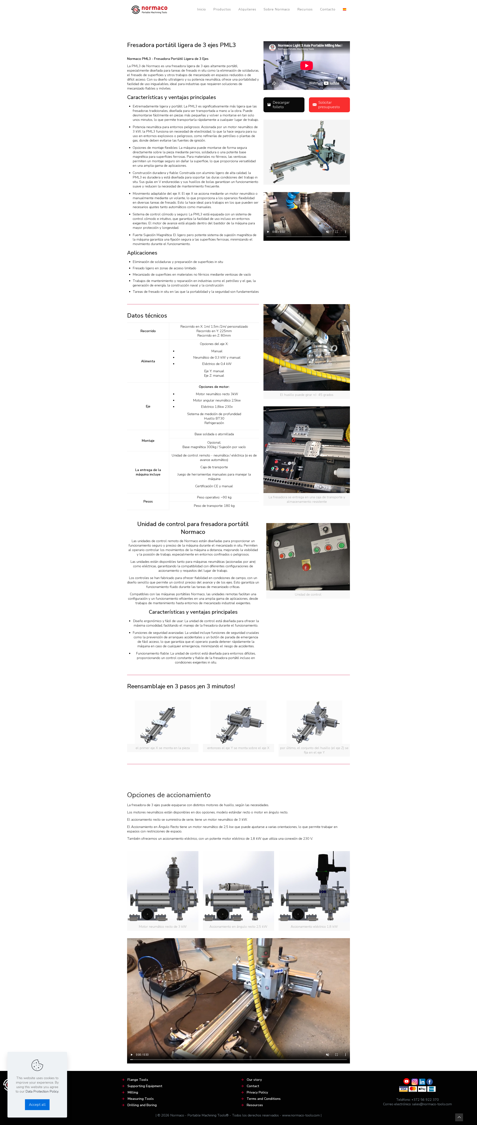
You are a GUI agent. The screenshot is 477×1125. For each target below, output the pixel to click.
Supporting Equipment (144, 1086)
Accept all (37, 1104)
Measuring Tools (140, 1098)
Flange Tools (137, 1079)
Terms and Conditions (264, 1098)
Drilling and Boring (142, 1105)
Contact (253, 1086)
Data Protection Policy (42, 1091)
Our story (254, 1079)
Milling (132, 1092)
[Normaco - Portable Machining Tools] (149, 9)
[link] (306, 351)
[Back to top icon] (459, 1117)
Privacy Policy (257, 1092)
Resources (255, 1105)
